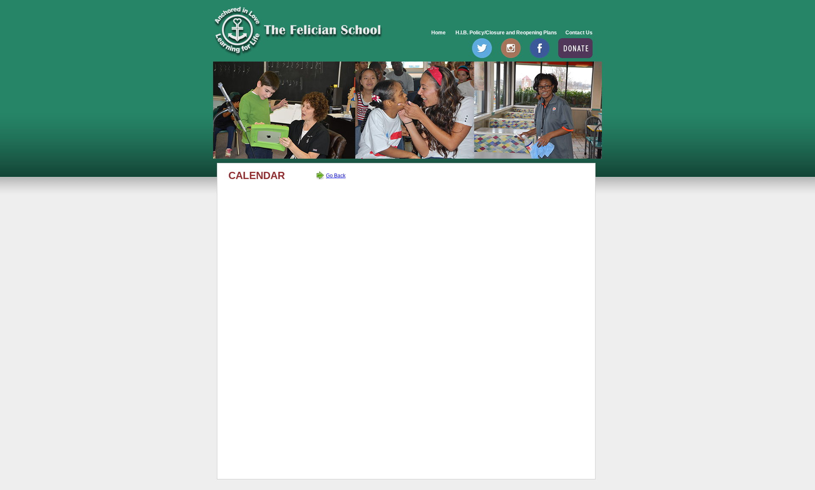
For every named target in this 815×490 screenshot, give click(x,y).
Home (438, 33)
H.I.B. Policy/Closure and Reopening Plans (505, 33)
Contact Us (579, 33)
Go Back (336, 176)
